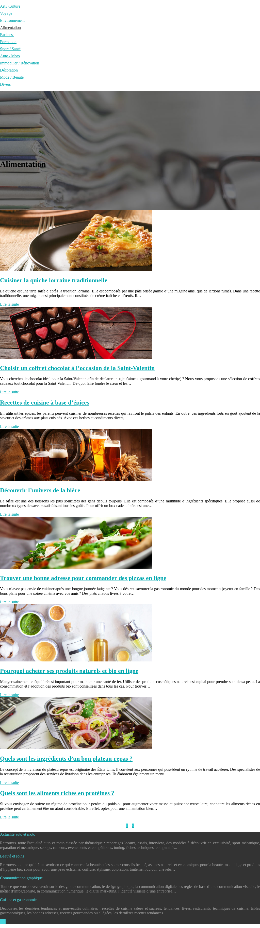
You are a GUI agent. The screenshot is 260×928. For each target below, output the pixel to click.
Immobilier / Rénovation (19, 63)
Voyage (6, 13)
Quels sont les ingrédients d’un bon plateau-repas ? (66, 758)
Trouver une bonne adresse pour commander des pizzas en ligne (83, 578)
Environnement (12, 20)
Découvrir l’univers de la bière (40, 490)
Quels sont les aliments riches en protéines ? (57, 793)
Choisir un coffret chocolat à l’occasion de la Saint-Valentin (77, 368)
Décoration (9, 70)
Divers (5, 84)
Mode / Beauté (12, 77)
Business (7, 34)
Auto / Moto (10, 56)
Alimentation (10, 27)
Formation (8, 42)
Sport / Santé (10, 49)
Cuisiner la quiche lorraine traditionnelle (53, 280)
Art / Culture (10, 6)
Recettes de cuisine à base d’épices (44, 402)
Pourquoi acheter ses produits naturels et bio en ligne (69, 671)
